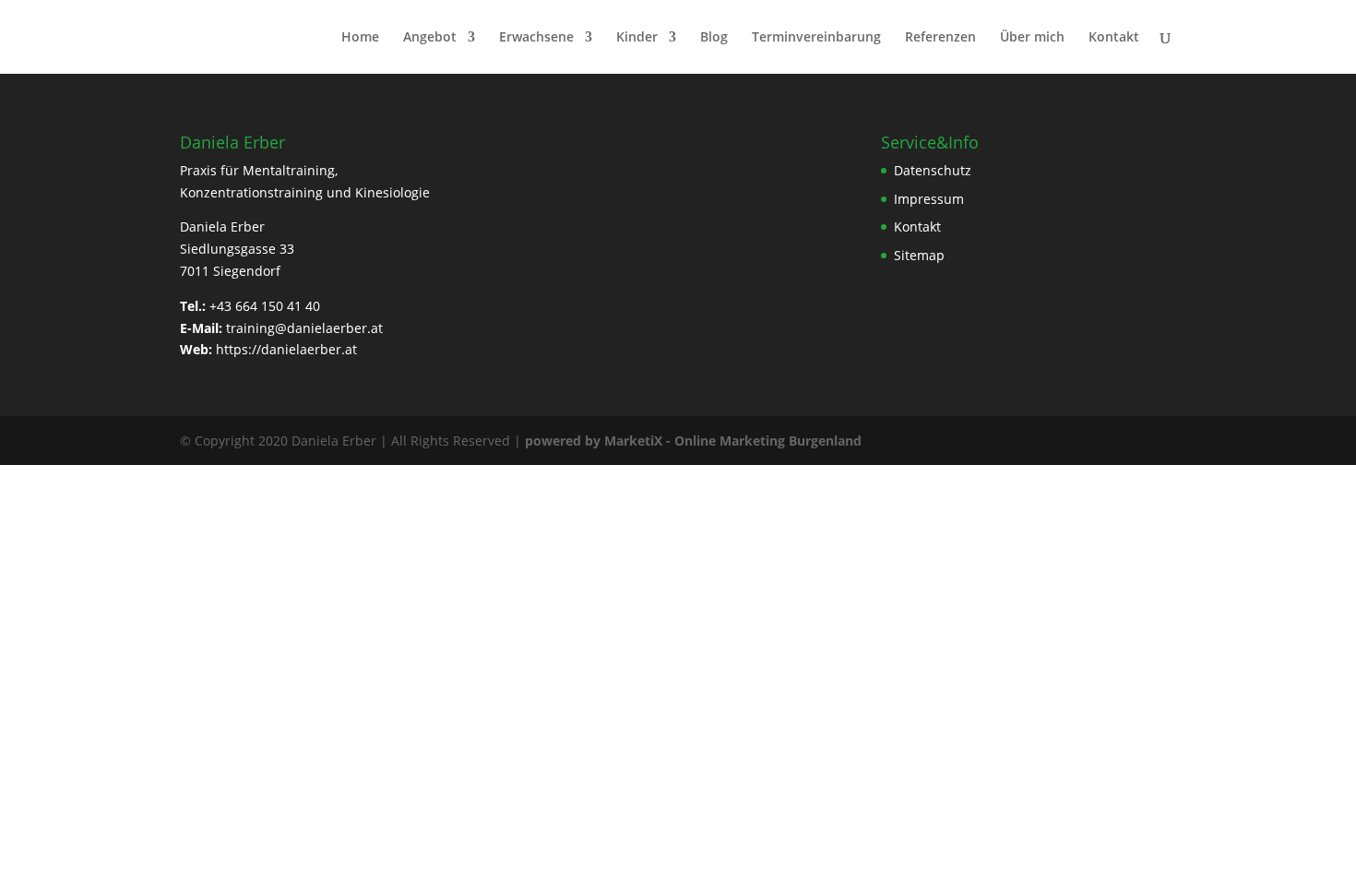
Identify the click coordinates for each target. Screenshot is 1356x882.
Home (360, 37)
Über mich (1032, 37)
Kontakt (1113, 37)
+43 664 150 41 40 (264, 306)
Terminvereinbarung (816, 37)
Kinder (637, 37)
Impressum (929, 199)
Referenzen (940, 37)
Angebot (430, 37)
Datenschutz (932, 170)
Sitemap (919, 255)
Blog (714, 37)
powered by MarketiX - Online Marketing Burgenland (693, 440)
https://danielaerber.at (286, 349)
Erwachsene (536, 37)
